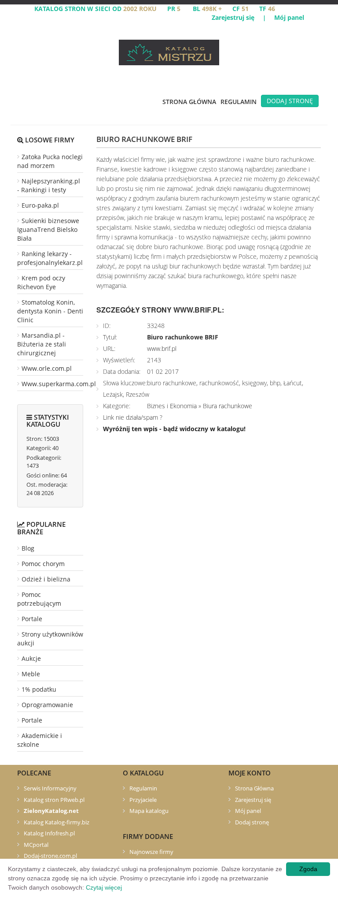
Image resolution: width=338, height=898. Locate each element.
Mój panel (289, 17)
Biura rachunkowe (227, 406)
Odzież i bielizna (46, 579)
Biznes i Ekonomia (172, 406)
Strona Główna (189, 101)
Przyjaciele (143, 800)
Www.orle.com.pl (47, 368)
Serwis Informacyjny (50, 788)
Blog (28, 548)
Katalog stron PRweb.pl (54, 800)
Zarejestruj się (233, 17)
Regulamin (238, 101)
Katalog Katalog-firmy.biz (56, 822)
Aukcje (31, 658)
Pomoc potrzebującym (39, 598)
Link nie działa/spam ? (132, 417)
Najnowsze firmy (151, 852)
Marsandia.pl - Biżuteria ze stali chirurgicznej (41, 344)
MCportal (36, 845)
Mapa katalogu (149, 811)
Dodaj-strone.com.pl (50, 856)
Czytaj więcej (104, 887)
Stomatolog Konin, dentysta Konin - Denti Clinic (50, 311)
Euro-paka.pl (40, 205)
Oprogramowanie (47, 705)
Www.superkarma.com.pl (59, 384)
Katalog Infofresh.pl (49, 833)
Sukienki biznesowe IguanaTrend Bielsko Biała (48, 229)
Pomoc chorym (43, 563)
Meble (31, 674)
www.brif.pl (161, 348)
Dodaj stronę (290, 101)
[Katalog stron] (169, 51)
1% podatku (39, 689)
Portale (32, 619)
